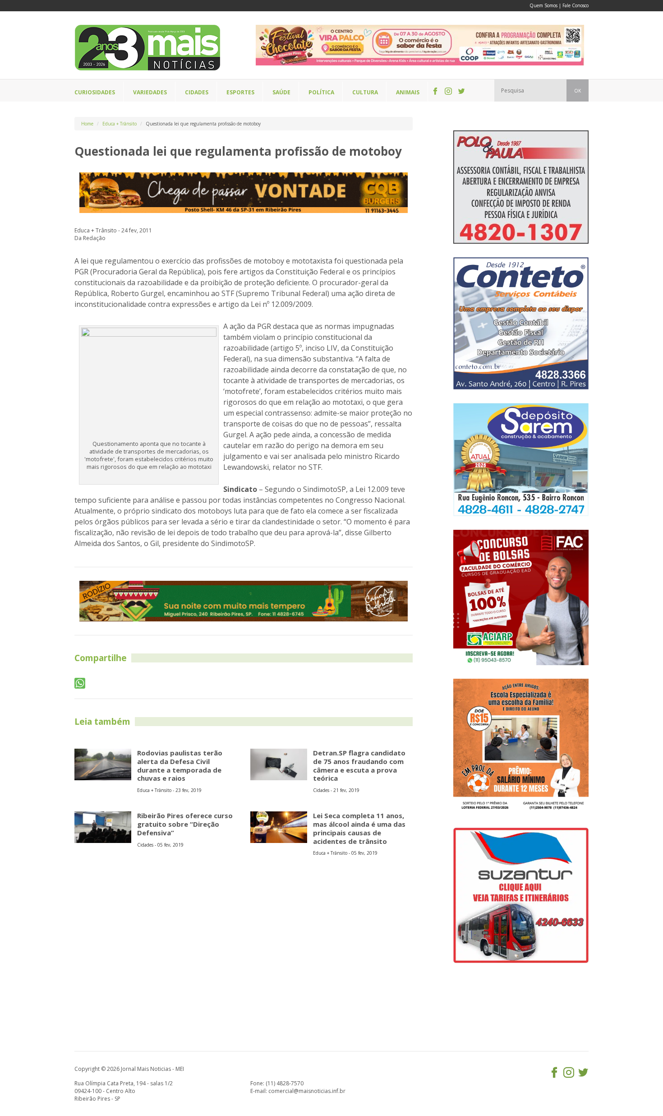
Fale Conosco (575, 5)
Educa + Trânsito (119, 123)
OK (577, 91)
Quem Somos (543, 5)
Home (87, 123)
